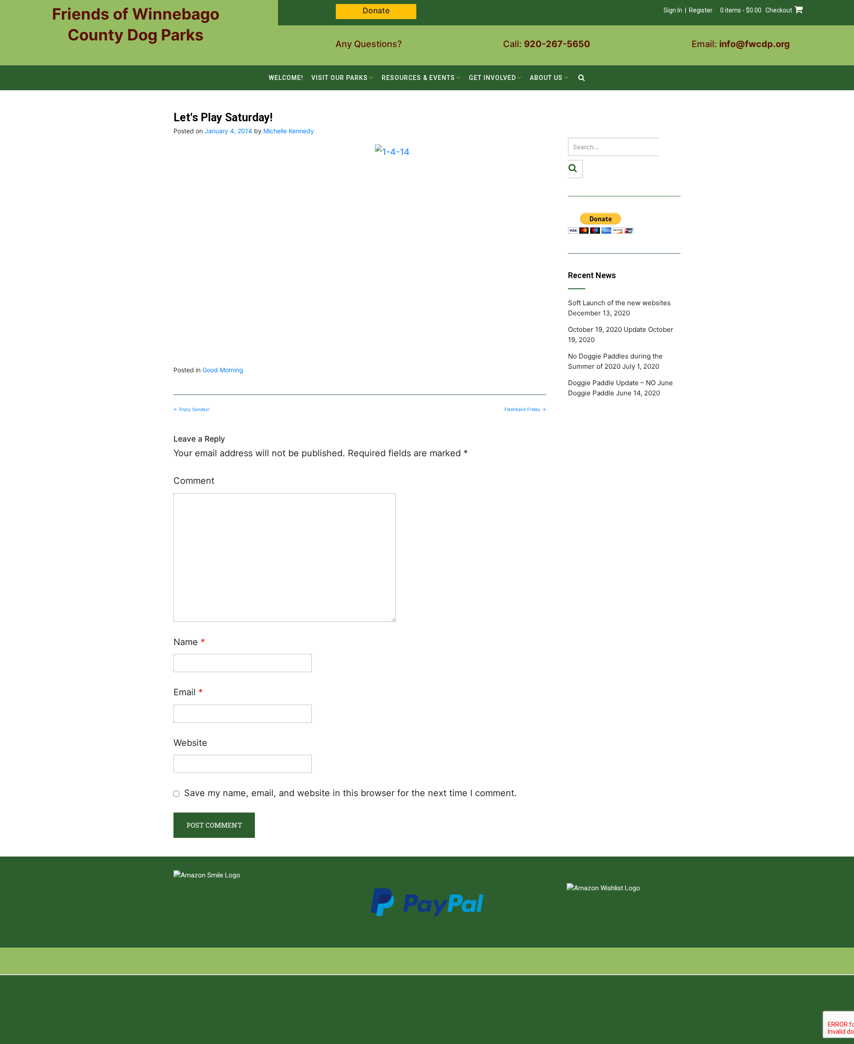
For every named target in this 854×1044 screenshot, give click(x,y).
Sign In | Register (688, 10)
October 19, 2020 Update (607, 329)
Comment (193, 480)
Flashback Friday (525, 409)
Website (190, 742)
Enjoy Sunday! (191, 409)
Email (188, 692)
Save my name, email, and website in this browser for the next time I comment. (350, 793)
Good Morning (222, 370)
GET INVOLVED (492, 77)
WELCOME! (286, 77)
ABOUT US (546, 77)
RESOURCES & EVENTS (418, 77)
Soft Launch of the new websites (619, 303)
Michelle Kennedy (288, 131)
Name (189, 642)
